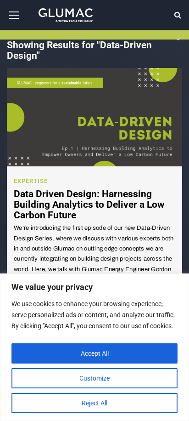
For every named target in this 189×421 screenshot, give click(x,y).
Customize (94, 378)
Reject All (94, 403)
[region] (94, 347)
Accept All (95, 353)
